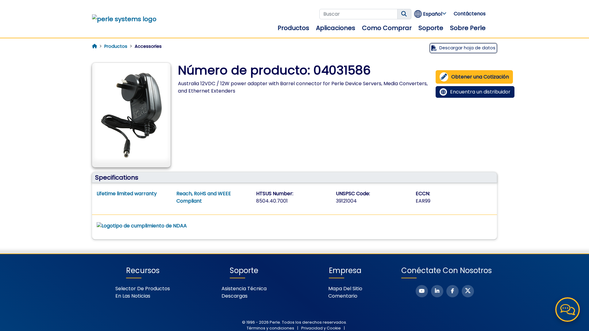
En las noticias (132, 295)
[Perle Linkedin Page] (437, 291)
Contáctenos (470, 13)
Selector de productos (142, 288)
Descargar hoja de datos (467, 48)
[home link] (124, 19)
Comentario (342, 295)
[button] (430, 14)
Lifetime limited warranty (127, 193)
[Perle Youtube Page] (422, 291)
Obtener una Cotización (480, 76)
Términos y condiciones (270, 328)
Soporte (430, 28)
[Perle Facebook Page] (452, 291)
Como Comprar (387, 28)
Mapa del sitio (345, 288)
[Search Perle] (404, 14)
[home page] (94, 46)
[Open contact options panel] (567, 309)
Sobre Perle (468, 28)
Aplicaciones (335, 28)
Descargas (234, 295)
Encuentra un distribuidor (480, 91)
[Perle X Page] (468, 291)
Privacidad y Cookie (321, 328)
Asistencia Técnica (244, 288)
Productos (293, 28)
